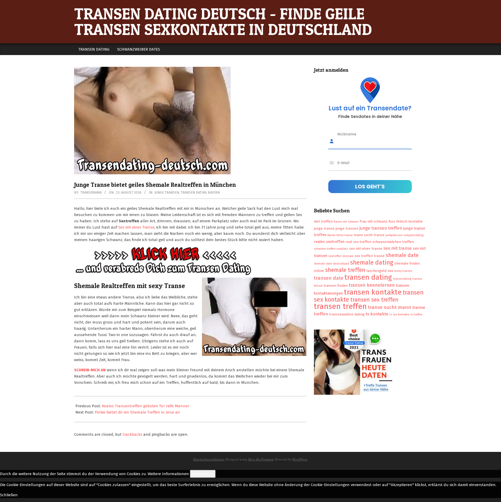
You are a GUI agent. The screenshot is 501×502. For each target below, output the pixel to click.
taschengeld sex (379, 270)
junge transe (324, 228)
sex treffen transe (370, 256)
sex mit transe (397, 248)
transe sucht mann (389, 307)
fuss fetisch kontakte (406, 221)
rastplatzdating (413, 235)
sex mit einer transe (365, 248)
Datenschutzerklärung (209, 459)
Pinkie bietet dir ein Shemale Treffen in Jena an (137, 412)
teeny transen (403, 271)
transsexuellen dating (347, 314)
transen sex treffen (374, 299)
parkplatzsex (393, 235)
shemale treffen (345, 270)
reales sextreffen (329, 241)
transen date (328, 278)
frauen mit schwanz (346, 221)
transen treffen (340, 306)
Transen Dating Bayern (200, 192)
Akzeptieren (202, 473)
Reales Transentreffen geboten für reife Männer (145, 406)
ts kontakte (377, 313)
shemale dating (371, 262)
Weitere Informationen (168, 473)
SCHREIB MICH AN (90, 370)
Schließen (9, 495)
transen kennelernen (372, 285)
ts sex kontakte (399, 314)
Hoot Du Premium (260, 459)
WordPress (299, 459)
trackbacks (132, 434)
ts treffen (416, 314)
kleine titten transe (340, 235)
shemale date (402, 255)
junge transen (347, 228)
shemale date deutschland (331, 263)
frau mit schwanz (373, 221)
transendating (402, 278)
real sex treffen (358, 242)
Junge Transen (166, 192)
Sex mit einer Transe (136, 227)
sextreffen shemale (341, 256)
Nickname (346, 134)
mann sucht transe (369, 235)
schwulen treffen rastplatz (331, 248)
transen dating (368, 277)
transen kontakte (373, 292)
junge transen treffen (380, 228)
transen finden (336, 285)
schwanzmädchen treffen (393, 242)
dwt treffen (323, 221)
